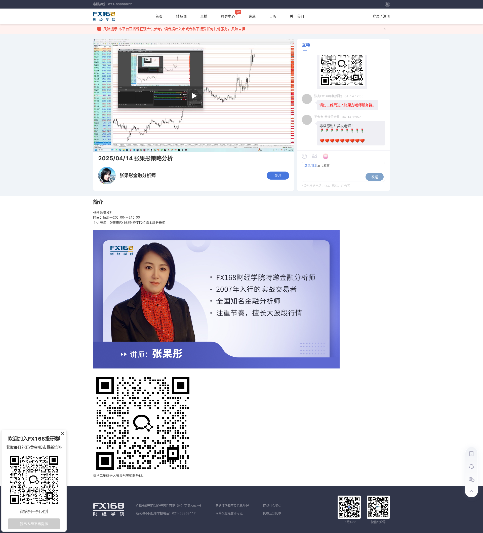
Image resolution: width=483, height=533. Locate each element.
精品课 (181, 16)
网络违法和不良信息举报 (232, 506)
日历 (272, 16)
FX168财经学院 (104, 16)
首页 (159, 16)
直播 (203, 16)
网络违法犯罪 (272, 513)
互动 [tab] (306, 44)
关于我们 (297, 16)
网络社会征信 (272, 506)
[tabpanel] (343, 131)
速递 (252, 16)
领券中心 (228, 15)
